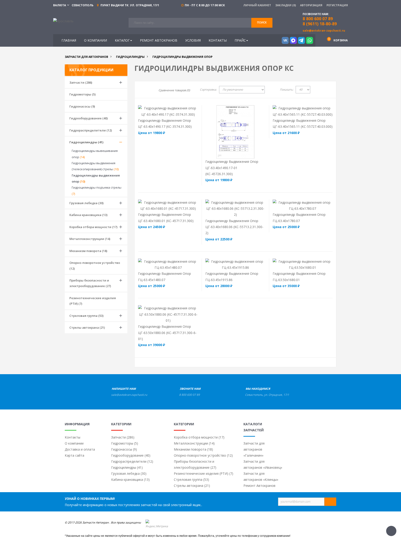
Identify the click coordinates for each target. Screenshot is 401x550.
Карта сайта (74, 455)
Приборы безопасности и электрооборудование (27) (90, 283)
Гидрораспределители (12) (90, 130)
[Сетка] (139, 90)
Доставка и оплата (80, 449)
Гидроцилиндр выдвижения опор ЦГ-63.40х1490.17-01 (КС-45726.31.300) (231, 167)
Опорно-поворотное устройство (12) (94, 265)
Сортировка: (208, 90)
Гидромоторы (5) (82, 94)
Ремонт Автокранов (259, 485)
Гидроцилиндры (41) (86, 142)
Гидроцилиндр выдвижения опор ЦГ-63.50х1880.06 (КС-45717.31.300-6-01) (167, 332)
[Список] (147, 90)
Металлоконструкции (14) (89, 239)
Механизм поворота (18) (88, 251)
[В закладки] (190, 111)
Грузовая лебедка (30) (86, 203)
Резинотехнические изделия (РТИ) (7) (92, 301)
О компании (74, 443)
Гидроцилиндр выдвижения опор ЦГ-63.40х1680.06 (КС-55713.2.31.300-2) (234, 227)
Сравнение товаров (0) (174, 90)
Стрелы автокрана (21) (87, 327)
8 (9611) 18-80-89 (320, 23)
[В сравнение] (177, 111)
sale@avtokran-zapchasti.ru (324, 31)
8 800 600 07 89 (189, 395)
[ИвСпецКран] (63, 21)
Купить (158, 111)
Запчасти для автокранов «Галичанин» (254, 449)
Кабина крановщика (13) (88, 215)
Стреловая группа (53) (86, 316)
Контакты (72, 437)
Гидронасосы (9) (82, 106)
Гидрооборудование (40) (88, 118)
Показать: (286, 90)
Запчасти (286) (80, 82)
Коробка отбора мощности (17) (93, 227)
